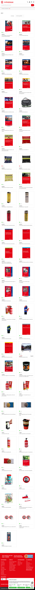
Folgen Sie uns (4, 584)
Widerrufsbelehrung (29, 568)
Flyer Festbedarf (11, 569)
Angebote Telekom (12, 570)
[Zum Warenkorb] (31, 2)
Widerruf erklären (29, 569)
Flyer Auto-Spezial (12, 568)
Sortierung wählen (19, 15)
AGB (27, 561)
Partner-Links (20, 563)
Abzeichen (2, 561)
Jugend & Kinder (3, 569)
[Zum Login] (29, 2)
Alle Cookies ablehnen (21, 587)
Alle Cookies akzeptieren (29, 587)
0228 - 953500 (5, 557)
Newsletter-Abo (11, 562)
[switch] (32, 586)
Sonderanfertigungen (12, 564)
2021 (9, 8)
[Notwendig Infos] (9, 584)
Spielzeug (2, 572)
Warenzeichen (20, 562)
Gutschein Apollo (12, 566)
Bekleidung (2, 564)
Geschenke (2, 568)
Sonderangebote (3, 574)
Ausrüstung (3, 563)
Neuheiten (6, 8)
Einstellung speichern (13, 587)
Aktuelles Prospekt (12, 567)
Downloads (11, 563)
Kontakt (19, 564)
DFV (1, 566)
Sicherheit (2, 570)
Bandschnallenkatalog (12, 561)
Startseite (3, 8)
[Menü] (33, 581)
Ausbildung (2, 562)
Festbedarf (2, 567)
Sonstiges (2, 571)
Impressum (28, 562)
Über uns (19, 561)
